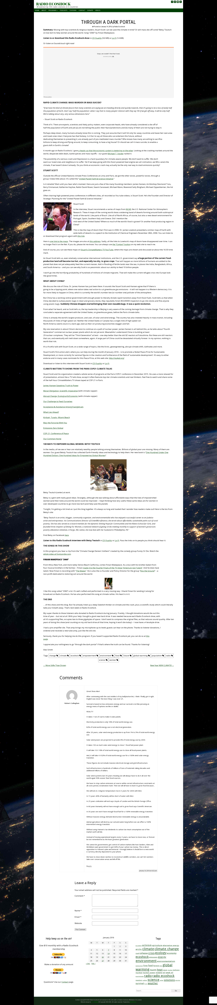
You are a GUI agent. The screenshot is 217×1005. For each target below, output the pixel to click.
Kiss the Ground (147, 571)
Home (37, 10)
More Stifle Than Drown (54, 665)
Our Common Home (52, 438)
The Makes (81, 571)
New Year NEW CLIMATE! (162, 665)
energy (162, 956)
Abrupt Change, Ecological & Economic (60, 396)
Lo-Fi (114, 38)
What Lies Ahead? (51, 412)
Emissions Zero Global (53, 428)
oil (164, 972)
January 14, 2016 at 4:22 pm (148, 871)
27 (103, 961)
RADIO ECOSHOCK (53, 4)
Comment (80, 896)
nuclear (139, 972)
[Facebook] (172, 2)
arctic (139, 949)
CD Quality (97, 38)
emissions (153, 957)
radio (168, 655)
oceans (159, 972)
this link (81, 236)
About (43, 10)
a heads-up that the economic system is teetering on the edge (105, 150)
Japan (165, 970)
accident (139, 945)
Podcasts (63, 10)
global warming (140, 655)
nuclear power (149, 972)
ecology (160, 953)
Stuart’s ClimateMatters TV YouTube (97, 249)
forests (156, 965)
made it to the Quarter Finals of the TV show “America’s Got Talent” (113, 568)
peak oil (169, 972)
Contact (82, 10)
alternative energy (171, 945)
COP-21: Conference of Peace (56, 433)
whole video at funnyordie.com (57, 554)
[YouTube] (178, 2)
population (157, 655)
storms (177, 980)
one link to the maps (59, 241)
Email (78, 917)
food (117, 655)
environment (105, 655)
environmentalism (166, 961)
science (102, 660)
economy (172, 953)
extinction (139, 966)
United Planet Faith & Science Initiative (96, 178)
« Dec (88, 963)
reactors (139, 980)
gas (161, 966)
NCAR (128, 209)
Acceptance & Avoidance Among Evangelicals (63, 407)
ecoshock (75, 655)
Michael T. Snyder (116, 153)
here (67, 535)
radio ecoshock (163, 976)
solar (161, 980)
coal (137, 953)
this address (95, 241)
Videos (97, 10)
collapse (143, 953)
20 (103, 957)
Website (78, 923)
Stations (73, 10)
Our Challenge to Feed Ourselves (57, 401)
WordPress (133, 1002)
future (126, 655)
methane (176, 970)
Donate (90, 10)
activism (147, 945)
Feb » (93, 963)
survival (140, 983)
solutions (169, 979)
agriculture (157, 945)
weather (153, 983)
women (112, 660)
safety (145, 980)
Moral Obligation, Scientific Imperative (60, 391)
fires (145, 965)
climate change (166, 948)
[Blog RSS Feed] (180, 2)
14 (108, 953)
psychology (140, 976)
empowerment (89, 655)
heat (160, 969)
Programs (52, 10)
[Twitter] (175, 2)
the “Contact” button (121, 244)
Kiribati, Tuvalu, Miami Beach (56, 417)
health (153, 969)
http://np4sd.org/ (116, 358)
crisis (151, 953)
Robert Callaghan (72, 703)
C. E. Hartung (94, 1002)
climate (63, 655)
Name (78, 910)
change (52, 655)
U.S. (145, 983)
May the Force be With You (55, 422)
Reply (89, 866)
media (170, 970)
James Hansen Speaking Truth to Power (60, 385)
